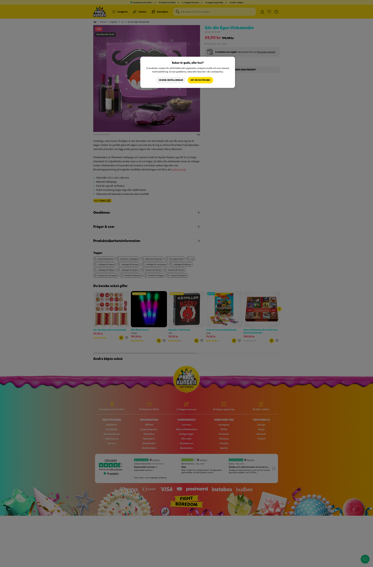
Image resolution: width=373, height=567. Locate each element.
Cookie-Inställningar (171, 80)
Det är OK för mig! (200, 80)
